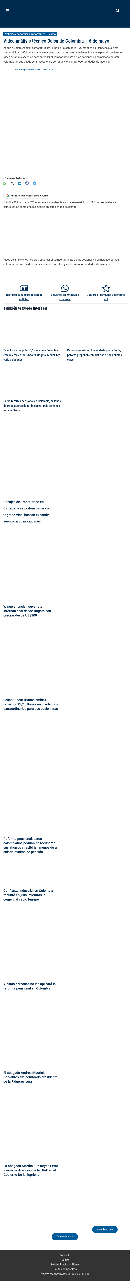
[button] (118, 11)
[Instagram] (21, 1219)
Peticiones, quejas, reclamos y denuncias (65, 1273)
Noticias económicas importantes (25, 34)
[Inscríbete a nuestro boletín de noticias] (24, 288)
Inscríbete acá (105, 1229)
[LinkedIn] (19, 183)
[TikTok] (28, 1219)
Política (65, 1260)
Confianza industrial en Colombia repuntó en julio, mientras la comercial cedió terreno (28, 895)
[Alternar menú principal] (7, 11)
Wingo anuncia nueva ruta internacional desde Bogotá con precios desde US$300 (27, 610)
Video (52, 34)
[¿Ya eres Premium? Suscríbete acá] (106, 288)
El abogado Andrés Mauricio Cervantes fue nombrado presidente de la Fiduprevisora (30, 1077)
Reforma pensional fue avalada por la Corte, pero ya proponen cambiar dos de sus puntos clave (94, 354)
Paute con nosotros (65, 1269)
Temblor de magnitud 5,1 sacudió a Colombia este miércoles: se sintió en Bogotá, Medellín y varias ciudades (31, 354)
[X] (12, 183)
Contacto (65, 1255)
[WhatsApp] (4, 183)
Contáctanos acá (65, 1236)
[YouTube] (34, 1219)
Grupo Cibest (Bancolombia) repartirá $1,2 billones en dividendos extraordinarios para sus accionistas (30, 704)
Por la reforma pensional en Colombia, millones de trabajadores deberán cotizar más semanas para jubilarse (32, 405)
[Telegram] (34, 183)
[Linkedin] (15, 1219)
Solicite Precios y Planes (65, 1264)
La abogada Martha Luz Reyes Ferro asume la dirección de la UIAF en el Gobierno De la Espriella (30, 1170)
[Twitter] (9, 1219)
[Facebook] (27, 183)
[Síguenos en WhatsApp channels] (65, 288)
